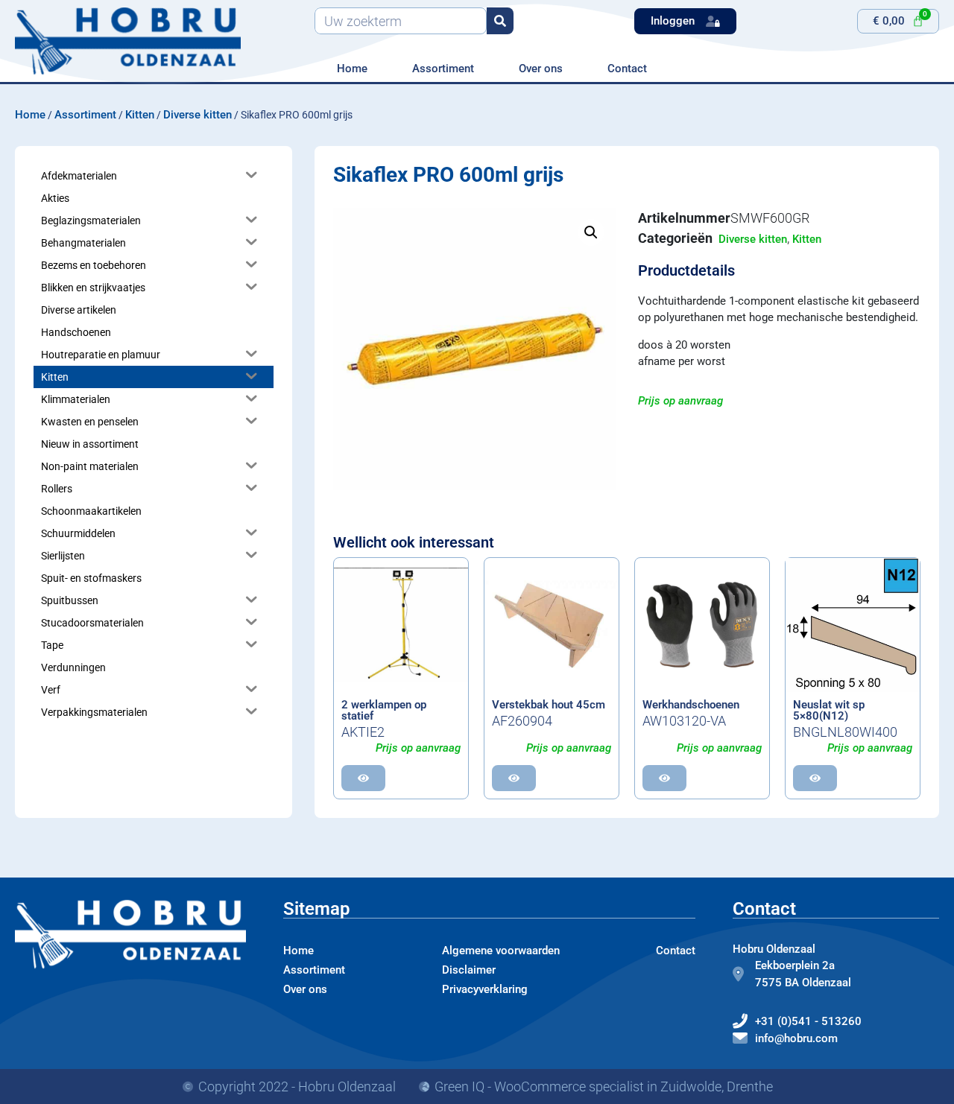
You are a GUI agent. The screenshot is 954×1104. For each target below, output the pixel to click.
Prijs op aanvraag (680, 400)
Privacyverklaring (485, 989)
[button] (591, 232)
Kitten (139, 114)
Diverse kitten (197, 114)
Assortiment (443, 68)
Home (352, 68)
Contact (627, 68)
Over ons (541, 68)
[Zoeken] (500, 20)
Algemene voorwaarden (501, 950)
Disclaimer (469, 970)
